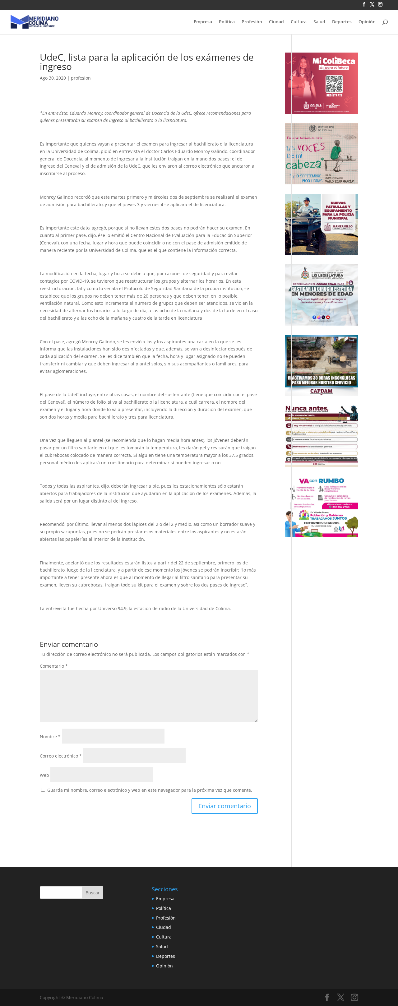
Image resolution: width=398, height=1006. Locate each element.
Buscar (93, 893)
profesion (81, 78)
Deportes (342, 22)
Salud (319, 22)
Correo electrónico (61, 756)
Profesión (252, 22)
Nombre (50, 736)
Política (227, 22)
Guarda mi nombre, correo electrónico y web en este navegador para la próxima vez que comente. (149, 790)
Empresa (203, 22)
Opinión (367, 22)
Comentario (54, 666)
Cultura (299, 22)
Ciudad (276, 22)
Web (44, 775)
